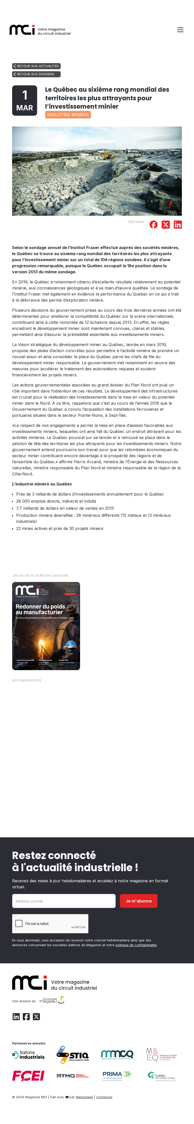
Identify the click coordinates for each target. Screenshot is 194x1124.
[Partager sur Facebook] (154, 225)
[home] (40, 30)
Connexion (104, 1097)
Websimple (84, 1097)
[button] (179, 30)
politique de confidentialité (136, 945)
